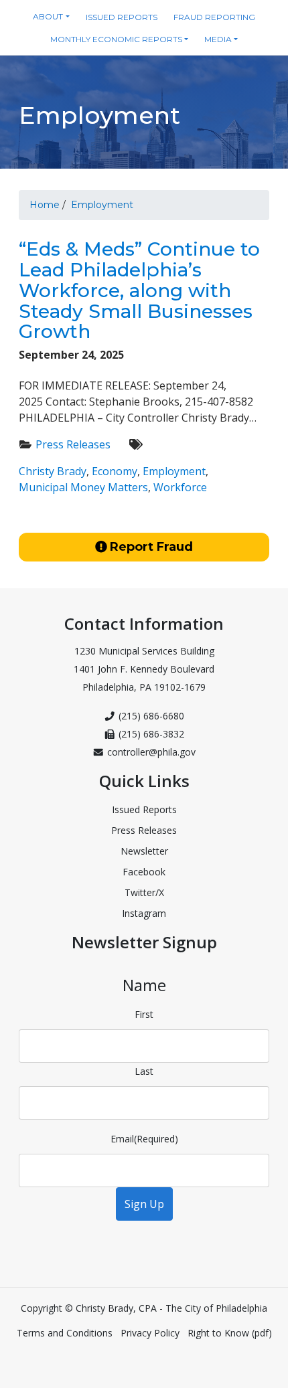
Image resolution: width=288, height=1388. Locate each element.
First (144, 1014)
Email (144, 1138)
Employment (102, 205)
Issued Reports (144, 809)
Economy (114, 471)
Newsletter (144, 851)
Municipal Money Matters (83, 487)
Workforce (180, 487)
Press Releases (73, 444)
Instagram (144, 913)
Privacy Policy (150, 1332)
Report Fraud (151, 546)
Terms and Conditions (65, 1332)
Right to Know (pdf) (230, 1332)
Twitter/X (144, 892)
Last (144, 1071)
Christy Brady (52, 471)
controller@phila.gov (151, 752)
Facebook (144, 871)
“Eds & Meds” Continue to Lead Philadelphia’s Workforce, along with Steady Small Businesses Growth (139, 290)
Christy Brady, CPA (117, 1308)
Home (44, 205)
